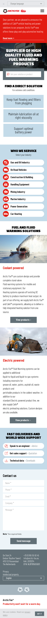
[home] (14, 11)
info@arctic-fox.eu (31, 558)
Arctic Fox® (8, 599)
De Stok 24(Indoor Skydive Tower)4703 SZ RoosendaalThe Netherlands (12, 560)
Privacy (6, 571)
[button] (25, 4)
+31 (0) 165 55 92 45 (31, 555)
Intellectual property (11, 574)
